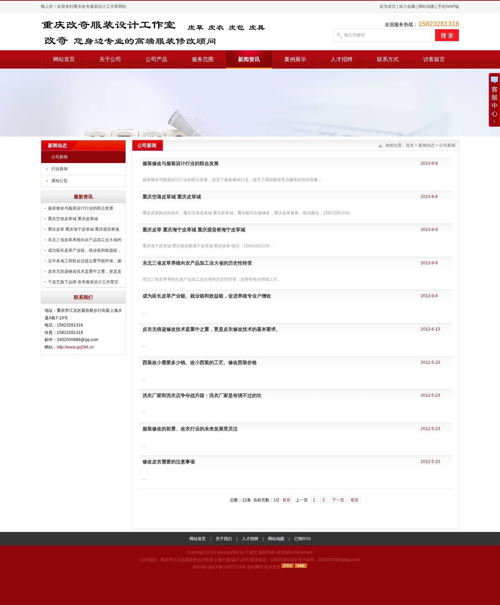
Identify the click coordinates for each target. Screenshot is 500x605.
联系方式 (388, 59)
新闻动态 (426, 145)
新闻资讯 (249, 59)
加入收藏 (407, 6)
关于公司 (110, 59)
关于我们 (224, 538)
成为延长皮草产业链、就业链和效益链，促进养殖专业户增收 (207, 296)
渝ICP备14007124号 (227, 567)
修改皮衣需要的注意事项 (169, 461)
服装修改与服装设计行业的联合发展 (80, 208)
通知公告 (59, 180)
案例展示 (295, 59)
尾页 (354, 500)
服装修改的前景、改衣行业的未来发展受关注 (190, 428)
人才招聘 (341, 59)
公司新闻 (59, 157)
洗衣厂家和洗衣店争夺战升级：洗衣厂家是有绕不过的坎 (202, 395)
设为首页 (388, 6)
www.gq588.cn (230, 552)
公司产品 (156, 59)
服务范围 (203, 59)
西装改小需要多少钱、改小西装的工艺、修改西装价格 (200, 362)
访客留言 (434, 59)
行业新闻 (59, 168)
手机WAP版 (448, 6)
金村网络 (255, 567)
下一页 (338, 500)
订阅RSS (302, 538)
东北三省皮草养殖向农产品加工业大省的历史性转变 (197, 263)
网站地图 (426, 6)
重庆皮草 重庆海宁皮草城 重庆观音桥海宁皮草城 (194, 229)
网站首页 (64, 59)
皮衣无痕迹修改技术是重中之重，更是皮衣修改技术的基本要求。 (212, 329)
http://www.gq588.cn (75, 347)
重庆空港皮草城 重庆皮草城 (73, 218)
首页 (410, 145)
